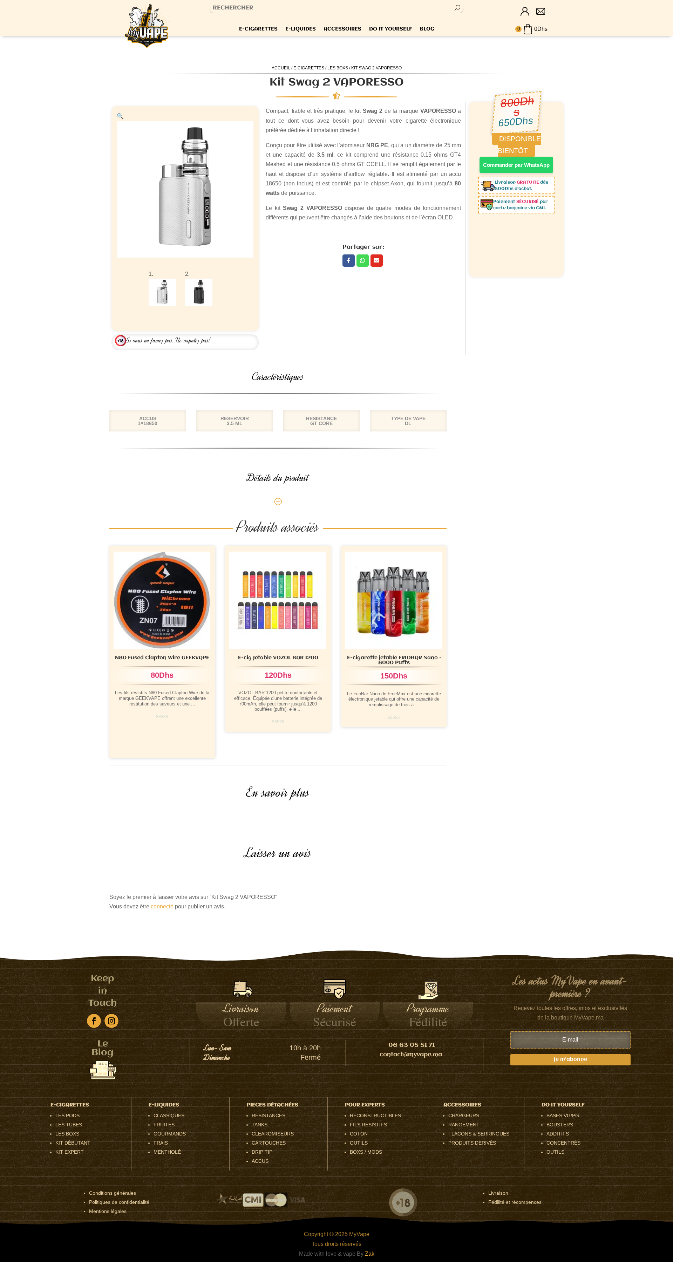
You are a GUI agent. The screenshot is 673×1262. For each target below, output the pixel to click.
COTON (359, 1134)
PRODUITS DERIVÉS (472, 1143)
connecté (162, 906)
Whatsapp (362, 260)
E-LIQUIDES (300, 29)
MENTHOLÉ (167, 1152)
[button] (120, 116)
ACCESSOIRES (342, 29)
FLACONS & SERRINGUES (478, 1134)
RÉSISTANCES (268, 1115)
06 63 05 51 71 (411, 1045)
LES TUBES (68, 1124)
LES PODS (67, 1115)
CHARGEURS (463, 1115)
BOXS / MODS (366, 1152)
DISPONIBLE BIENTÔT (278, 706)
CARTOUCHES (269, 1143)
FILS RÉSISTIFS (368, 1124)
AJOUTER (183, 746)
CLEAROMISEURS (273, 1134)
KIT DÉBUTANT (72, 1143)
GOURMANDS (170, 1134)
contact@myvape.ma (411, 1055)
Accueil (281, 68)
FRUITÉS (164, 1124)
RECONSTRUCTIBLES (375, 1115)
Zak (369, 1254)
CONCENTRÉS (563, 1143)
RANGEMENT (464, 1124)
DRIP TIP (262, 1152)
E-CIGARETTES (258, 29)
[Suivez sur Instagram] (111, 1021)
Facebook (348, 260)
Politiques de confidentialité (119, 1202)
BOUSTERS (559, 1124)
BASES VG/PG (562, 1115)
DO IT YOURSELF (390, 29)
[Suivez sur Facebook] (94, 1021)
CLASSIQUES (169, 1115)
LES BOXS (337, 68)
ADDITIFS (557, 1134)
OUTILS (359, 1143)
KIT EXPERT (69, 1152)
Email (377, 260)
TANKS (259, 1124)
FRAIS (161, 1143)
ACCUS (260, 1161)
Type (115, 712)
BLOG (427, 29)
